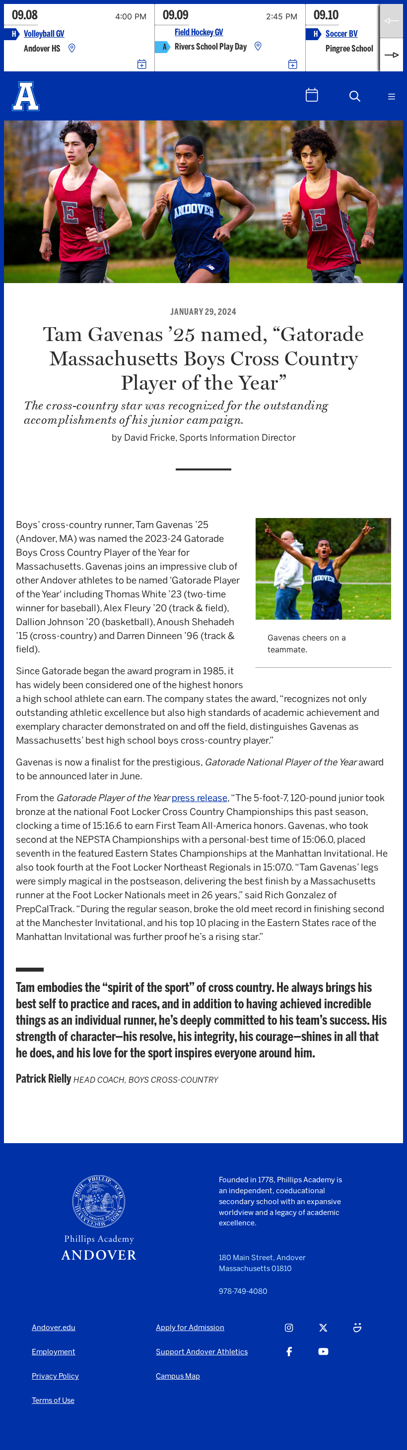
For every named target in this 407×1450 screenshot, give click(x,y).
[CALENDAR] (312, 95)
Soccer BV (342, 34)
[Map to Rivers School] (258, 47)
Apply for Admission (190, 1327)
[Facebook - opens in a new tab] (289, 1357)
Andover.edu (53, 1327)
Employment (53, 1351)
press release (199, 798)
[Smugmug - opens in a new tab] (357, 1333)
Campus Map (178, 1376)
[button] (354, 96)
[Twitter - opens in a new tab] (323, 1333)
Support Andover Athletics (202, 1351)
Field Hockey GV (199, 32)
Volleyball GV (44, 34)
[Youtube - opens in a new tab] (323, 1357)
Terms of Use (53, 1400)
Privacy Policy (55, 1376)
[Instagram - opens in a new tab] (289, 1333)
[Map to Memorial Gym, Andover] (71, 49)
